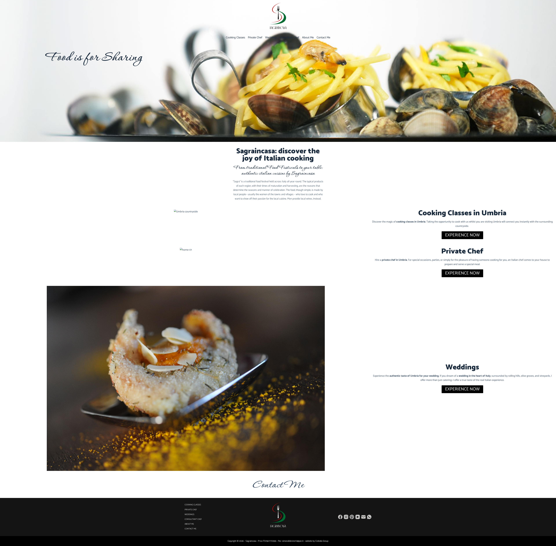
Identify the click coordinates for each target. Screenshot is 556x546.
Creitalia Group (321, 541)
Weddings (271, 37)
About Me (308, 37)
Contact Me (323, 37)
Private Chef (255, 37)
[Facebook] (340, 517)
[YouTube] (357, 517)
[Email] (363, 517)
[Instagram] (346, 517)
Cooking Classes (235, 37)
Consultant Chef (289, 37)
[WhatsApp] (369, 517)
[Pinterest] (352, 517)
